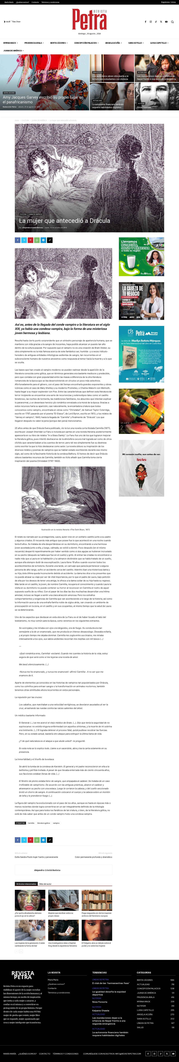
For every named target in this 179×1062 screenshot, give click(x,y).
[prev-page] (16, 951)
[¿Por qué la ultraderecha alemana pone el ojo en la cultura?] (30, 900)
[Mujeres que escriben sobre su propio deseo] (63, 900)
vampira (56, 823)
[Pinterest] (30, 240)
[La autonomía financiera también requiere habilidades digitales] (112, 96)
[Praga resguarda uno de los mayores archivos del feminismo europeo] (97, 900)
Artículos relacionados (26, 884)
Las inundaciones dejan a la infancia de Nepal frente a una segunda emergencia (108, 1021)
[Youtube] (166, 22)
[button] (172, 21)
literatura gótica (43, 823)
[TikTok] (156, 22)
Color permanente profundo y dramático (93, 857)
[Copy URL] (50, 240)
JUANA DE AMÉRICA (39, 120)
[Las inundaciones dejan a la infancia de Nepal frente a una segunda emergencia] (157, 68)
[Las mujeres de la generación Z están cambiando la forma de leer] (30, 930)
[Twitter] (161, 22)
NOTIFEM (141, 103)
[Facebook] (145, 22)
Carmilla (31, 823)
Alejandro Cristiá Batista (32, 227)
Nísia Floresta (99, 1002)
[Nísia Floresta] (157, 96)
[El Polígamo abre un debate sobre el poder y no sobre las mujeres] (97, 930)
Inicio (17, 120)
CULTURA (25, 120)
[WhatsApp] (37, 240)
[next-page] (21, 951)
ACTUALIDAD (142, 72)
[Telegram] (43, 240)
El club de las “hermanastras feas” (111, 983)
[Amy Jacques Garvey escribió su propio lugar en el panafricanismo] (44, 82)
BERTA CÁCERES (9, 93)
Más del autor (45, 884)
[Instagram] (151, 22)
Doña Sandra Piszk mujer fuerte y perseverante (36, 857)
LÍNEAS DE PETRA (100, 979)
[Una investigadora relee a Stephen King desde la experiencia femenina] (63, 930)
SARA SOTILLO (98, 72)
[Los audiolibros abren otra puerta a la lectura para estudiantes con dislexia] (112, 68)
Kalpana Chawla (100, 1011)
